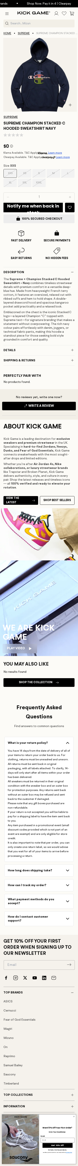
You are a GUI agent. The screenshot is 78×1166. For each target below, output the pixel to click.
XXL (27, 184)
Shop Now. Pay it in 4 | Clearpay (43, 3)
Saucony (9, 1074)
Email (42, 1136)
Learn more (55, 153)
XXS (12, 175)
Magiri (7, 1028)
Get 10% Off (57, 1145)
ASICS (8, 1001)
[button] (6, 13)
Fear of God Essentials (19, 1019)
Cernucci (9, 1010)
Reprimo (9, 1056)
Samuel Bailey (13, 1065)
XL (13, 184)
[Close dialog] (74, 1116)
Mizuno (8, 1038)
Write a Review (48, 407)
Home (7, 33)
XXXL (41, 184)
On (5, 1047)
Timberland (11, 1083)
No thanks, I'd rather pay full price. (57, 1150)
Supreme (24, 33)
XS (27, 175)
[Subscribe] (69, 964)
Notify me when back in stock (33, 207)
